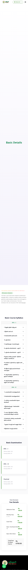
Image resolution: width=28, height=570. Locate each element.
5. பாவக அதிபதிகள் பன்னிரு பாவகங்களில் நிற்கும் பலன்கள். (11, 413)
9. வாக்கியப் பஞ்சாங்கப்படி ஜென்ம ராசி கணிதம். (13, 363)
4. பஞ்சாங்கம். (7, 340)
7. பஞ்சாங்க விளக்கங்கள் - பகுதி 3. (12, 352)
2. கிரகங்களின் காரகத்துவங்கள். (12, 396)
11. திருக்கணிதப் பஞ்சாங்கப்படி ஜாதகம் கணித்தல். (11, 375)
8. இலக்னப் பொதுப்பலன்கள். (11, 428)
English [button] (18, 2)
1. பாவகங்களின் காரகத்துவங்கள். (12, 392)
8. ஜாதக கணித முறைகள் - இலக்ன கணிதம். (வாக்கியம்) (12, 357)
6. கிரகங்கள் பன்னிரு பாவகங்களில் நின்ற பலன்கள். (12, 419)
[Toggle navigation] (25, 2)
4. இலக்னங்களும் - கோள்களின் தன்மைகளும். (11, 407)
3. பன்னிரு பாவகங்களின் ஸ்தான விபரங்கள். (12, 401)
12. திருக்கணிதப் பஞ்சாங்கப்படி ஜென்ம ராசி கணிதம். (11, 381)
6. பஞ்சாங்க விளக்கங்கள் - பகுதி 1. (12, 348)
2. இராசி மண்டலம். (8, 331)
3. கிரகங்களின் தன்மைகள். (10, 335)
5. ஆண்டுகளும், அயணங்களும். (11, 344)
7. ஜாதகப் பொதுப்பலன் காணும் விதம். (13, 424)
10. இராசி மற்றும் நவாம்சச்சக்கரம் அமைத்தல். (12, 369)
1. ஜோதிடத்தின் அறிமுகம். (10, 327)
